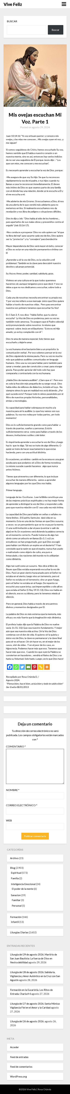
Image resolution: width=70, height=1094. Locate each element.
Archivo (14, 858)
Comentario (16, 746)
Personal (16, 905)
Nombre (12, 789)
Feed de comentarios (21, 1066)
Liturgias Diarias (19, 932)
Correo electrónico (21, 805)
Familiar (16, 900)
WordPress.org (18, 1076)
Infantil (15, 921)
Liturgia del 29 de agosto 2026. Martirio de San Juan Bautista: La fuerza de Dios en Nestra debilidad (33, 958)
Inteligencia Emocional (23, 884)
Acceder (14, 1047)
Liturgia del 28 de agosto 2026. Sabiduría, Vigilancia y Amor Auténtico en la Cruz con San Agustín (35, 976)
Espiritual (16, 872)
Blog (12, 867)
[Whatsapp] (16, 667)
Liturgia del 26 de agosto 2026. (27, 1021)
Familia (15, 878)
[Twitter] (22, 667)
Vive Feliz (13, 4)
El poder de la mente (22, 888)
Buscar (12, 21)
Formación (15, 916)
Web (9, 820)
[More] (47, 667)
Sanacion (16, 895)
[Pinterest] (34, 667)
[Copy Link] (40, 667)
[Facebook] (10, 667)
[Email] (28, 667)
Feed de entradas (19, 1057)
